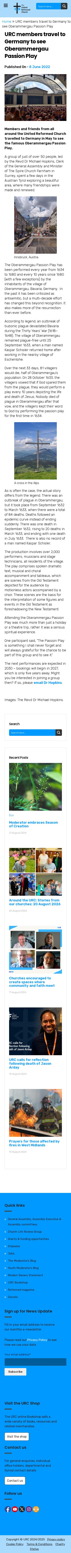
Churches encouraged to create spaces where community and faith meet (32, 982)
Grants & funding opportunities (28, 1239)
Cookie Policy (14, 1544)
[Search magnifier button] (64, 6)
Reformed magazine (21, 1289)
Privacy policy (56, 1539)
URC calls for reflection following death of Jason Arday (30, 1064)
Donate (13, 1297)
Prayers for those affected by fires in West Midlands (34, 1143)
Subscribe (15, 1371)
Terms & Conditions (39, 1544)
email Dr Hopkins (48, 683)
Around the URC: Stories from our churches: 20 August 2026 (35, 902)
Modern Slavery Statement (25, 1275)
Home (6, 21)
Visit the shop (17, 1436)
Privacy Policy (37, 1340)
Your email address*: (18, 1354)
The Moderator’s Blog (22, 1260)
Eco (11, 815)
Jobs (11, 1253)
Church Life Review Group (25, 1231)
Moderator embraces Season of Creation (33, 824)
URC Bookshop (18, 1282)
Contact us (15, 1481)
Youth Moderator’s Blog (23, 1268)
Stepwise (14, 1246)
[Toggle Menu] (6, 5)
